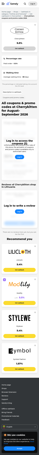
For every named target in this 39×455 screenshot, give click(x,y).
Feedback (5, 420)
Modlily (19, 293)
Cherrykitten (20, 39)
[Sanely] (12, 4)
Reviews (5, 396)
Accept (19, 448)
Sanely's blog (7, 403)
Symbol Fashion (19, 359)
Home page (6, 385)
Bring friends (7, 412)
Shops (4, 388)
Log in (19, 157)
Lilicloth (19, 260)
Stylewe (19, 326)
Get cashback (19, 47)
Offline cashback (8, 409)
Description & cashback (12, 92)
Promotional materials (10, 416)
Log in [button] (32, 4)
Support (5, 399)
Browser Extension (9, 392)
